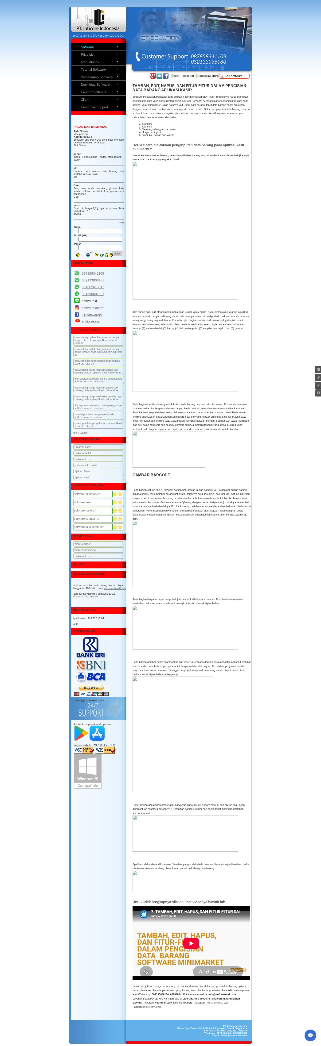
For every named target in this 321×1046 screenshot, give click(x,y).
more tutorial (80, 432)
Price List (87, 54)
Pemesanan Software (97, 77)
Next (121, 222)
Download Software (95, 84)
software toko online (85, 465)
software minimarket (87, 494)
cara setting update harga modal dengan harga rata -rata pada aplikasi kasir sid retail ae (97, 340)
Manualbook (90, 62)
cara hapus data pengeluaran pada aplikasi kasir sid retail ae (94, 416)
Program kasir (82, 447)
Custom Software (93, 92)
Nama (77, 227)
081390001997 (93, 294)
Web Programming (85, 550)
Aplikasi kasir (80, 585)
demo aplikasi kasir (115, 588)
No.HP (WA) (80, 235)
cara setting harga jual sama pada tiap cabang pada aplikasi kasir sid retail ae (96, 389)
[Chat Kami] (310, 1035)
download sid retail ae (85, 596)
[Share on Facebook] (165, 77)
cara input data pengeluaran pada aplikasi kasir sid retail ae (98, 424)
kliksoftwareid (214, 1002)
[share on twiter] (159, 77)
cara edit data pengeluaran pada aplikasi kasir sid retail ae (97, 362)
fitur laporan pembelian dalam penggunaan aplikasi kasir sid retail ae (98, 407)
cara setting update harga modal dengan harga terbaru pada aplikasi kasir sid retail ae (98, 352)
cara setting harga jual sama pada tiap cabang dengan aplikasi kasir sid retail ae (97, 371)
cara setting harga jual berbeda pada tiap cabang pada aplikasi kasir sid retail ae (97, 398)
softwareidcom (92, 308)
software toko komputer (89, 527)
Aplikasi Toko (82, 471)
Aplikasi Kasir (82, 477)
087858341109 (93, 273)
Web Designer (82, 543)
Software (87, 47)
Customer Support (94, 107)
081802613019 (93, 287)
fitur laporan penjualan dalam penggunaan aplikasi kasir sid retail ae (98, 380)
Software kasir (82, 459)
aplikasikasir (91, 321)
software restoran (85, 510)
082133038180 (93, 280)
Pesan (77, 243)
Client (85, 99)
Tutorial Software (93, 69)
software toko (82, 502)
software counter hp (86, 518)
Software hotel (82, 453)
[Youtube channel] (153, 77)
